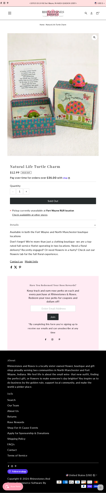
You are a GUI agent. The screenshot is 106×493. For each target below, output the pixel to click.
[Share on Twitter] (16, 267)
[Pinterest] (7, 3)
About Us (13, 410)
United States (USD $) (82, 475)
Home (42, 25)
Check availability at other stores (29, 215)
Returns (12, 416)
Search (11, 399)
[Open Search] (86, 13)
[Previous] (30, 3)
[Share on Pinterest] (20, 267)
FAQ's (11, 444)
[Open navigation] (9, 13)
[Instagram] (4, 3)
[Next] (76, 3)
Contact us (16, 261)
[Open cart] (97, 13)
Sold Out (53, 200)
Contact (12, 449)
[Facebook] (1, 3)
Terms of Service (17, 455)
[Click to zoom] (94, 37)
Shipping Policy (16, 438)
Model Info (31, 261)
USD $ (100, 3)
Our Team (13, 405)
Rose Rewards (15, 422)
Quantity (15, 185)
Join (53, 316)
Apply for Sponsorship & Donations (28, 433)
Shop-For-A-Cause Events (22, 427)
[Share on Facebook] (12, 267)
